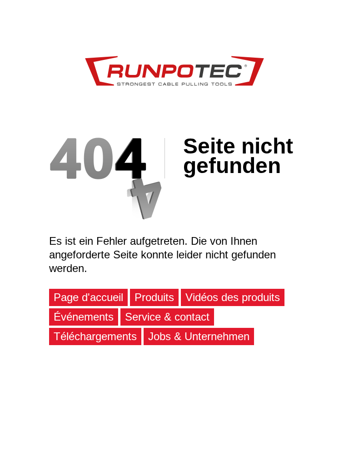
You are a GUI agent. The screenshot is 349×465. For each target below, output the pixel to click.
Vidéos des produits (232, 297)
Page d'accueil (88, 297)
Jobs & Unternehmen (198, 336)
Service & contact (167, 317)
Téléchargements (95, 336)
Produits (154, 297)
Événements (84, 317)
